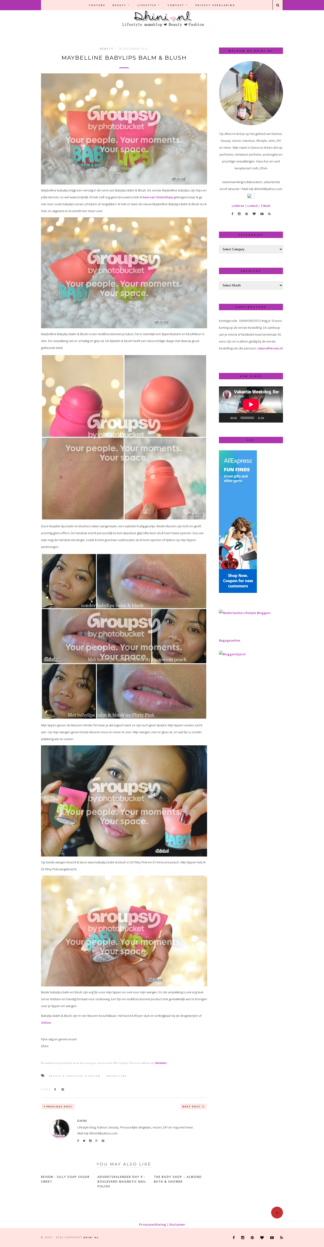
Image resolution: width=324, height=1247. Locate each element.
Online (46, 1022)
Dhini (82, 1121)
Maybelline (116, 1075)
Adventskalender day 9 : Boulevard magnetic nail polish (121, 1181)
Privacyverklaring (152, 1224)
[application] (251, 404)
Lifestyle (147, 5)
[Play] (225, 417)
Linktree (238, 206)
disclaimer (161, 1063)
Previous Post (59, 1106)
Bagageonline (229, 640)
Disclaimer (177, 1224)
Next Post (192, 1106)
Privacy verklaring (215, 5)
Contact (176, 5)
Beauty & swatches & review (75, 1075)
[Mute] (269, 417)
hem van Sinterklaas (157, 197)
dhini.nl (91, 1237)
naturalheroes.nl (270, 348)
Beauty (119, 5)
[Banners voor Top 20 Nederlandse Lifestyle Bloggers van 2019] (245, 613)
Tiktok (265, 206)
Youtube (97, 5)
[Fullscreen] (276, 417)
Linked (252, 206)
